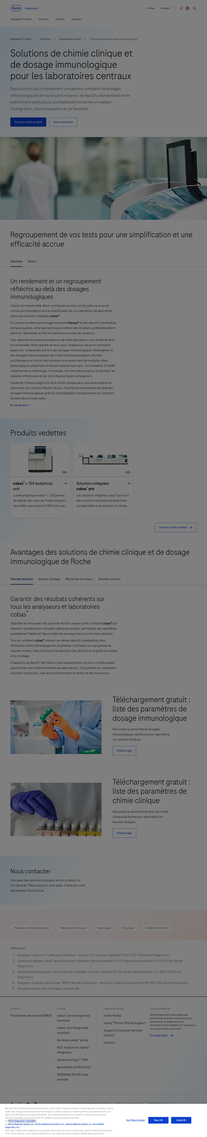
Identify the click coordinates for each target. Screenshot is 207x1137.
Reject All (158, 1120)
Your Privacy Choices (135, 1120)
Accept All (181, 1120)
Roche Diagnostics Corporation (22, 1121)
